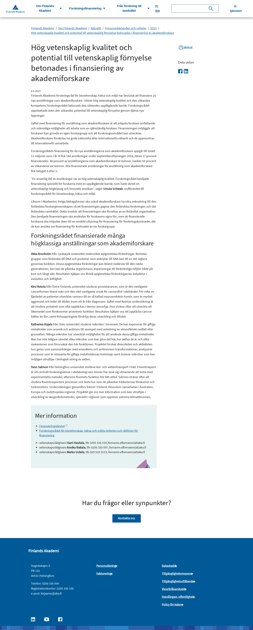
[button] (46, 8)
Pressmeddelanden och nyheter (125, 28)
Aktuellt (96, 28)
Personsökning (106, 566)
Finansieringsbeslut (52, 426)
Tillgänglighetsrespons (177, 573)
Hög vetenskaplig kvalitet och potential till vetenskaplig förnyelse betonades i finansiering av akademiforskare (102, 33)
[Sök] (211, 8)
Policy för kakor (172, 604)
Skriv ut (188, 47)
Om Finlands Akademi (72, 28)
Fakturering (103, 573)
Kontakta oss (126, 518)
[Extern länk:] (35, 619)
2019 (153, 28)
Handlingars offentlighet (177, 597)
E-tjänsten (236, 8)
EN (157, 11)
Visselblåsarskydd (173, 589)
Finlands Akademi (42, 28)
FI (156, 6)
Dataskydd (169, 566)
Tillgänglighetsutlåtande (178, 581)
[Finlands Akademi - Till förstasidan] (15, 8)
